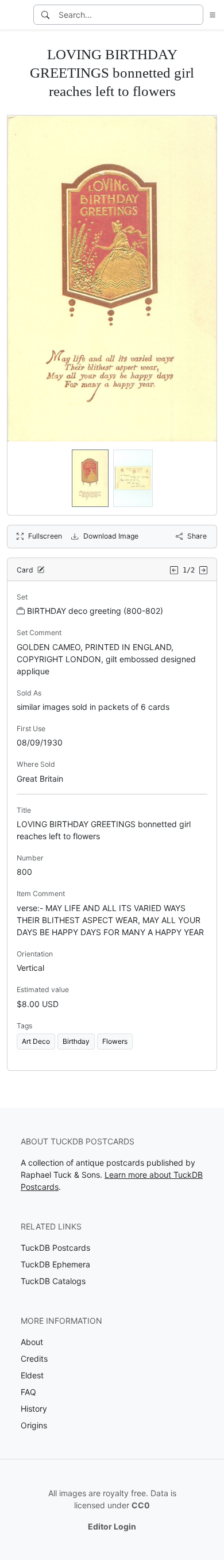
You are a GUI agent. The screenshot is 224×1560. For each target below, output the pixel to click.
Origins (34, 1425)
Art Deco (36, 1041)
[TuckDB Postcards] (15, 15)
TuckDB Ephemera (55, 1264)
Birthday (76, 1041)
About (32, 1342)
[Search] (45, 14)
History (34, 1408)
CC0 (141, 1505)
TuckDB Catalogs (53, 1281)
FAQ (28, 1392)
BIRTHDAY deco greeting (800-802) (95, 611)
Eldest (32, 1375)
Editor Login (112, 1526)
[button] (210, 15)
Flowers (115, 1041)
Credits (34, 1358)
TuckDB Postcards (55, 1247)
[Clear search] (195, 14)
